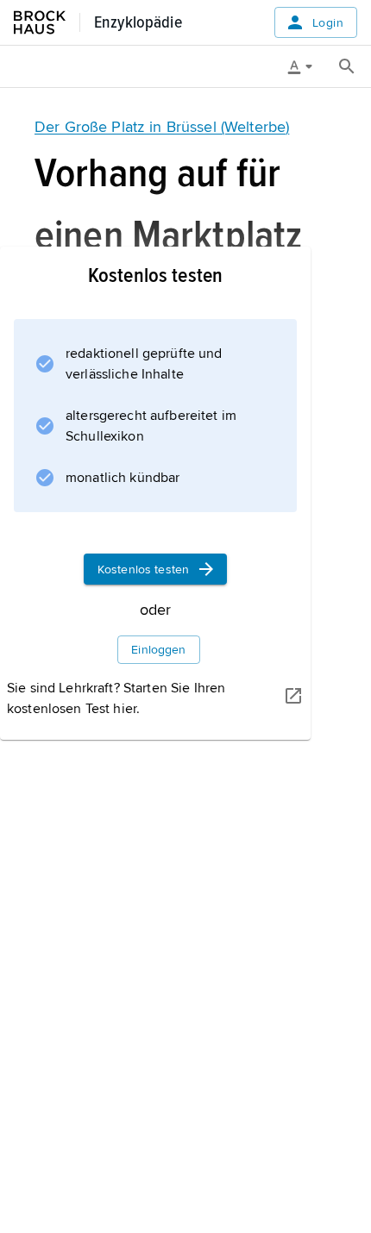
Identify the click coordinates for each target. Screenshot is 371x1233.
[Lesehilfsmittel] (306, 66)
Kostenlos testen (143, 569)
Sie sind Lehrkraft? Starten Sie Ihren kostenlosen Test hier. (116, 698)
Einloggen (158, 649)
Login (327, 23)
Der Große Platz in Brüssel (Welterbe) (162, 126)
